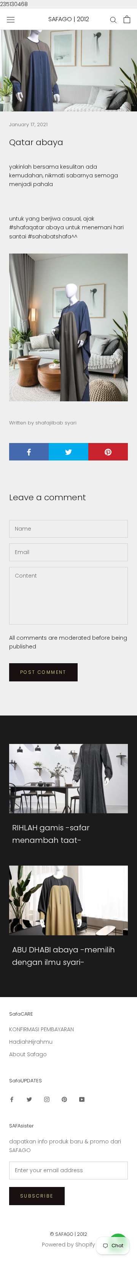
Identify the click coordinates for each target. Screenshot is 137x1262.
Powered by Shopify (68, 1244)
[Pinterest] (64, 1099)
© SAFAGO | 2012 (68, 1234)
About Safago (28, 1054)
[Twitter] (29, 1099)
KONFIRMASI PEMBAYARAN (41, 1029)
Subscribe (37, 1196)
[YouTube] (81, 1099)
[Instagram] (46, 1099)
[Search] (113, 19)
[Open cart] (127, 19)
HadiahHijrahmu (31, 1042)
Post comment (43, 672)
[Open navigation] (10, 19)
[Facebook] (11, 1099)
